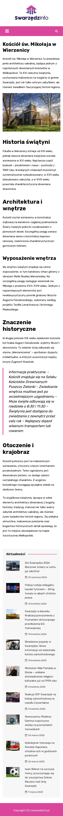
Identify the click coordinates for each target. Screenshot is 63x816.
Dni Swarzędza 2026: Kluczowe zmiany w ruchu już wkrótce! (40, 567)
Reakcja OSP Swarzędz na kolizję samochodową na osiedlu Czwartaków (40, 698)
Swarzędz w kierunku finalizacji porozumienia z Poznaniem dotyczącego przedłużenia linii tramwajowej (40, 620)
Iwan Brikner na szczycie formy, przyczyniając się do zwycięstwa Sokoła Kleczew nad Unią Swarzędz (39, 777)
